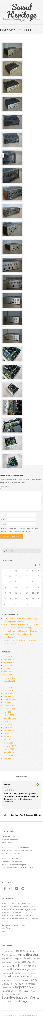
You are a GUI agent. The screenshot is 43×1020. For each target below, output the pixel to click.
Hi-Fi (15, 965)
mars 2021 (7, 712)
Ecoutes (22, 961)
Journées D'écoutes (12, 972)
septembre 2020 (9, 718)
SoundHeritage (12, 997)
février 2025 (8, 675)
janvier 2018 (8, 743)
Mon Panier (6, 928)
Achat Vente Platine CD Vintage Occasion (18, 915)
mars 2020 (7, 724)
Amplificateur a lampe (10, 958)
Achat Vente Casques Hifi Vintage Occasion (18, 912)
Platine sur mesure (20, 980)
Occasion (9, 980)
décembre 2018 (9, 730)
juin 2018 (7, 733)
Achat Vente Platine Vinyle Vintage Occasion (19, 909)
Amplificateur (28, 954)
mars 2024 (7, 687)
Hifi (21, 965)
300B (6, 951)
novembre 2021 (9, 709)
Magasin (7, 976)
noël (3, 980)
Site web (3, 524)
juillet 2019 (7, 727)
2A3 (3, 951)
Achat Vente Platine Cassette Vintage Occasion (20, 919)
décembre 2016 (9, 758)
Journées (31, 969)
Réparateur (30, 983)
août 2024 (7, 684)
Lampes (25, 973)
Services (5, 922)
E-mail (2, 520)
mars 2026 (7, 656)
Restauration (17, 983)
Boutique (29, 958)
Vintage (22, 1001)
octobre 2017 (8, 749)
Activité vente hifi (11, 955)
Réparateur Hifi (8, 987)
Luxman (32, 973)
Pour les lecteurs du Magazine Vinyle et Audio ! (21, 631)
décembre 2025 (9, 659)
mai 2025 (7, 668)
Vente (27, 997)
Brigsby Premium (19, 1015)
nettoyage (34, 976)
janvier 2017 (8, 755)
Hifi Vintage (17, 969)
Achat (13, 951)
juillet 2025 (7, 665)
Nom (2, 515)
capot (38, 958)
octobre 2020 (8, 715)
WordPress (35, 1015)
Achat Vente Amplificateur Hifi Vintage (16, 903)
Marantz (16, 976)
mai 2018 (7, 737)
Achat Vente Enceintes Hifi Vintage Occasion (19, 906)
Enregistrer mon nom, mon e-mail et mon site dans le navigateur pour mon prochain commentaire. (19, 530)
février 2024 (8, 690)
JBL (26, 970)
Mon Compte (7, 931)
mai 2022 (7, 702)
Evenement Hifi (6, 966)
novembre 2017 (9, 746)
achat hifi (21, 950)
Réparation (24, 987)
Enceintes (32, 961)
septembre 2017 (9, 752)
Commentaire (3, 488)
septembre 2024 (9, 681)
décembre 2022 (9, 696)
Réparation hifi (25, 991)
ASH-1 (22, 959)
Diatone (4, 962)
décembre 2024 (9, 678)
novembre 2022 (9, 699)
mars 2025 (7, 672)
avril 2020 (7, 721)
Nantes (25, 976)
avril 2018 (7, 740)
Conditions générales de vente (13, 925)
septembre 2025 (9, 662)
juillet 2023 (7, 693)
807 (9, 951)
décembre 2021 (9, 706)
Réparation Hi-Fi (10, 990)
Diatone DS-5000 (12, 962)
